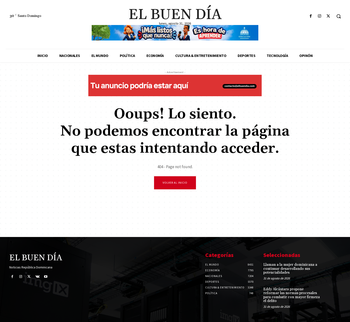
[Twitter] (328, 16)
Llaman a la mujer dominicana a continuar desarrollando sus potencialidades (290, 268)
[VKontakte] (37, 277)
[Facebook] (310, 16)
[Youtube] (46, 277)
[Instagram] (319, 16)
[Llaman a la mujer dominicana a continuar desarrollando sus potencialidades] (333, 269)
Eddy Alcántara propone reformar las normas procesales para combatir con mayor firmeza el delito (291, 295)
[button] (338, 16)
